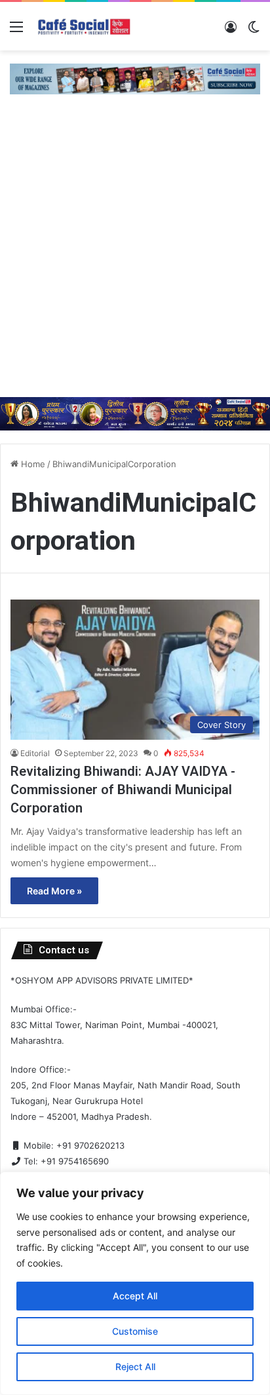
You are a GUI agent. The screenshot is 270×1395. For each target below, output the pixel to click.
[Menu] (16, 31)
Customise (135, 1331)
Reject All (135, 1366)
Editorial (35, 753)
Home (31, 464)
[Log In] (230, 31)
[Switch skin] (253, 31)
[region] (135, 1283)
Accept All (135, 1295)
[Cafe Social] (85, 26)
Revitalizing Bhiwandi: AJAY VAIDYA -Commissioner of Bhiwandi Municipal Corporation (122, 789)
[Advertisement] (135, 256)
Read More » (54, 890)
